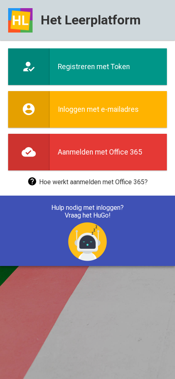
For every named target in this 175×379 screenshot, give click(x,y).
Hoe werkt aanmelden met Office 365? (93, 182)
